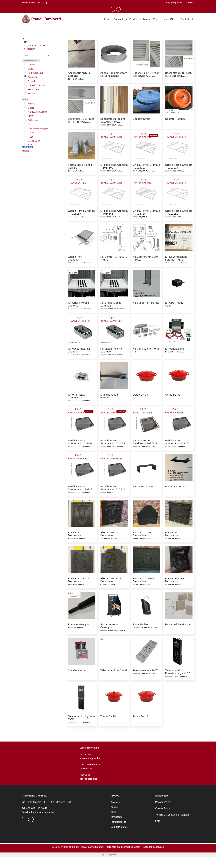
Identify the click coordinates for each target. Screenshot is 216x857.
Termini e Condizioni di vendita (172, 814)
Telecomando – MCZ (145, 670)
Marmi (146, 19)
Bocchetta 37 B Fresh (178, 73)
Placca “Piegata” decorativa (175, 580)
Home (107, 19)
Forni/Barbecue (35, 73)
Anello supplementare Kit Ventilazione (113, 74)
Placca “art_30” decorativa (174, 534)
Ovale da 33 (172, 394)
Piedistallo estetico (176, 486)
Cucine (31, 64)
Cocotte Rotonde (175, 118)
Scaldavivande (77, 670)
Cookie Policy (162, 808)
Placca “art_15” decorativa (110, 534)
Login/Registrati (174, 3)
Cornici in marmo (36, 85)
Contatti (185, 19)
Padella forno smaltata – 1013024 (80, 442)
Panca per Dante (143, 486)
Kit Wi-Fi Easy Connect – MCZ (77, 396)
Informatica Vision (130, 846)
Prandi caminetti (70, 846)
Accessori (33, 77)
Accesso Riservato (153, 846)
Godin (31, 132)
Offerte (174, 19)
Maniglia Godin (109, 394)
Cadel (31, 108)
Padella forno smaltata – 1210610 (112, 488)
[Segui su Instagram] (118, 9)
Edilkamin (33, 120)
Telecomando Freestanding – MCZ (177, 672)
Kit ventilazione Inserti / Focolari (175, 350)
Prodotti (133, 19)
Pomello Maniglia (78, 624)
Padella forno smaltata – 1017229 (145, 442)
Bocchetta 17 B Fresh (146, 73)
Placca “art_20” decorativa (142, 534)
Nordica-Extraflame (37, 112)
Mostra (27, 147)
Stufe (30, 69)
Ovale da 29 (140, 394)
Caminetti (119, 19)
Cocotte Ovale (141, 118)
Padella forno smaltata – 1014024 (112, 442)
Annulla (25, 151)
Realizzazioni (160, 19)
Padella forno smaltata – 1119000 (177, 442)
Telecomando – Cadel (113, 670)
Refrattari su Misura (177, 624)
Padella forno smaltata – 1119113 (80, 488)
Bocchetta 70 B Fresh (81, 118)
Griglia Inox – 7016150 (76, 258)
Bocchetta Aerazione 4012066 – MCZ (113, 120)
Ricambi (32, 81)
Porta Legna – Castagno (109, 626)
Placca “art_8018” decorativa (111, 580)
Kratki (31, 103)
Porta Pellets (140, 624)
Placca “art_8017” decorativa (79, 580)
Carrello (189, 3)
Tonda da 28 (140, 716)
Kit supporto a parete (146, 302)
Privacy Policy (162, 802)
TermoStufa (33, 89)
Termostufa (116, 817)
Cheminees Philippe (38, 128)
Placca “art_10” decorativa (77, 534)
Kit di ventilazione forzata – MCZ (176, 258)
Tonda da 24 (108, 716)
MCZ (30, 116)
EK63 (30, 124)
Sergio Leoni (34, 141)
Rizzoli (31, 137)
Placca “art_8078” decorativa (144, 580)
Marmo (31, 93)
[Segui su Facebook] (113, 9)
